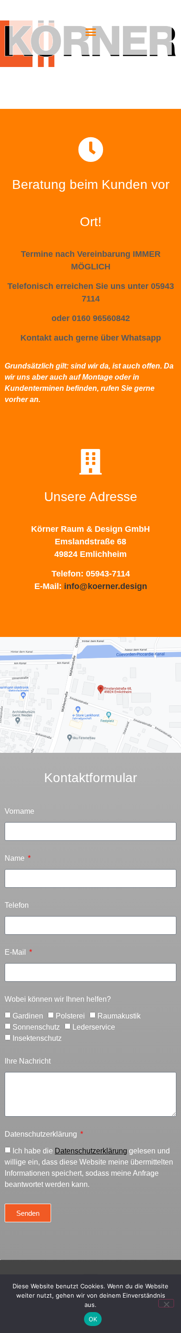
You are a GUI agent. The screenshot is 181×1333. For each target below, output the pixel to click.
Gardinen (28, 1016)
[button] (90, 32)
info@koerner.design (105, 586)
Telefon (17, 905)
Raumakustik (119, 1016)
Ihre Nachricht (28, 1061)
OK (93, 1319)
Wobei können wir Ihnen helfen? (58, 999)
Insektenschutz (37, 1038)
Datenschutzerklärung (42, 1134)
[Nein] (166, 1303)
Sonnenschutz (36, 1027)
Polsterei (70, 1016)
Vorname (19, 811)
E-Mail (16, 952)
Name (15, 858)
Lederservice (93, 1027)
